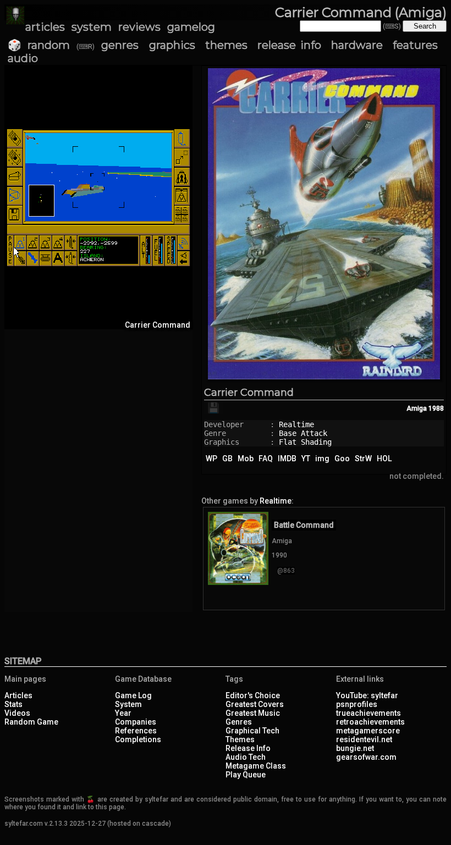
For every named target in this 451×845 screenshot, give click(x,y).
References (136, 730)
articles (45, 27)
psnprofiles (356, 704)
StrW (363, 458)
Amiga (416, 408)
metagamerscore (368, 730)
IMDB (287, 458)
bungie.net (355, 748)
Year (123, 713)
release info (289, 45)
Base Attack (303, 433)
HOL (384, 458)
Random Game (31, 721)
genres (120, 45)
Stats (13, 704)
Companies (135, 721)
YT (305, 458)
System (128, 704)
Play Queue (246, 774)
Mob (246, 458)
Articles (18, 695)
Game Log (133, 695)
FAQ (265, 458)
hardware (357, 45)
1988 (436, 408)
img (322, 458)
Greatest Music (253, 713)
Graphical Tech (252, 730)
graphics (172, 45)
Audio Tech (246, 757)
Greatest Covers (255, 704)
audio (23, 58)
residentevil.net (364, 739)
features (415, 45)
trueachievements (368, 713)
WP (211, 458)
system (92, 27)
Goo (342, 458)
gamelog (191, 27)
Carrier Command (249, 392)
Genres (239, 721)
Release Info (248, 748)
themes (226, 45)
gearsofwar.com (366, 757)
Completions (138, 739)
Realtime (296, 424)
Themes (240, 739)
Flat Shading (305, 442)
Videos (17, 713)
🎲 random (39, 45)
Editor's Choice (253, 695)
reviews (139, 27)
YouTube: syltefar (367, 695)
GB (227, 458)
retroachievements (370, 721)
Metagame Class (256, 765)
